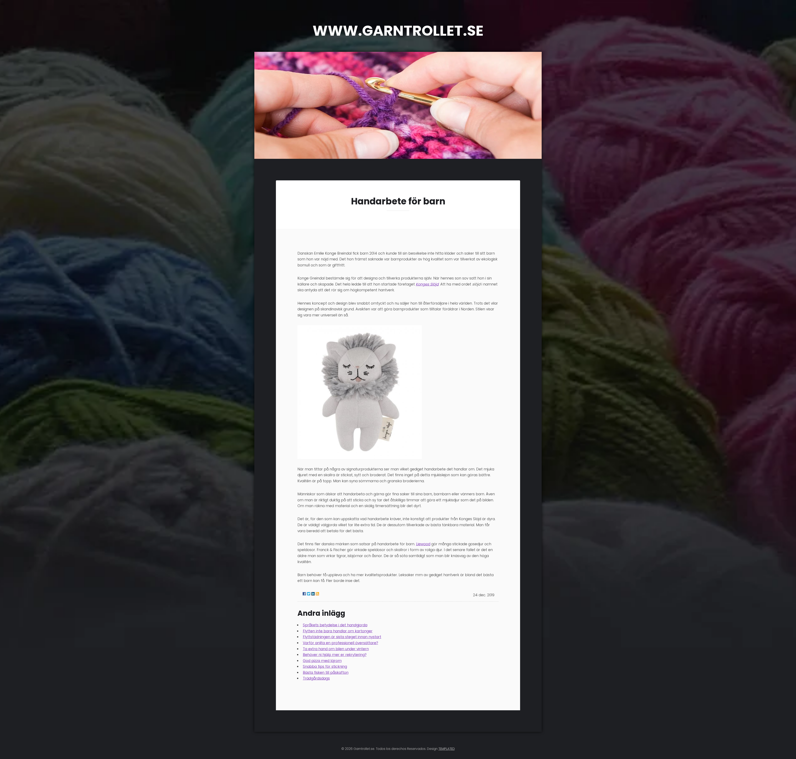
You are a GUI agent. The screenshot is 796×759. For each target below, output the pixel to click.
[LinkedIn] (313, 593)
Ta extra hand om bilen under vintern (336, 648)
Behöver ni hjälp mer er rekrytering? (334, 654)
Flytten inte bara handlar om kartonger (338, 631)
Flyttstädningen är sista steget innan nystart (342, 636)
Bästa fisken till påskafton (325, 672)
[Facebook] (304, 593)
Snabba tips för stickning (325, 666)
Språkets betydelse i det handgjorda (335, 625)
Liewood (423, 544)
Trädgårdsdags (316, 678)
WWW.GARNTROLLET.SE (398, 31)
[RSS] (317, 593)
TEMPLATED (446, 749)
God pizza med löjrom (322, 660)
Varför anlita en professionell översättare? (340, 642)
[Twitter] (308, 593)
